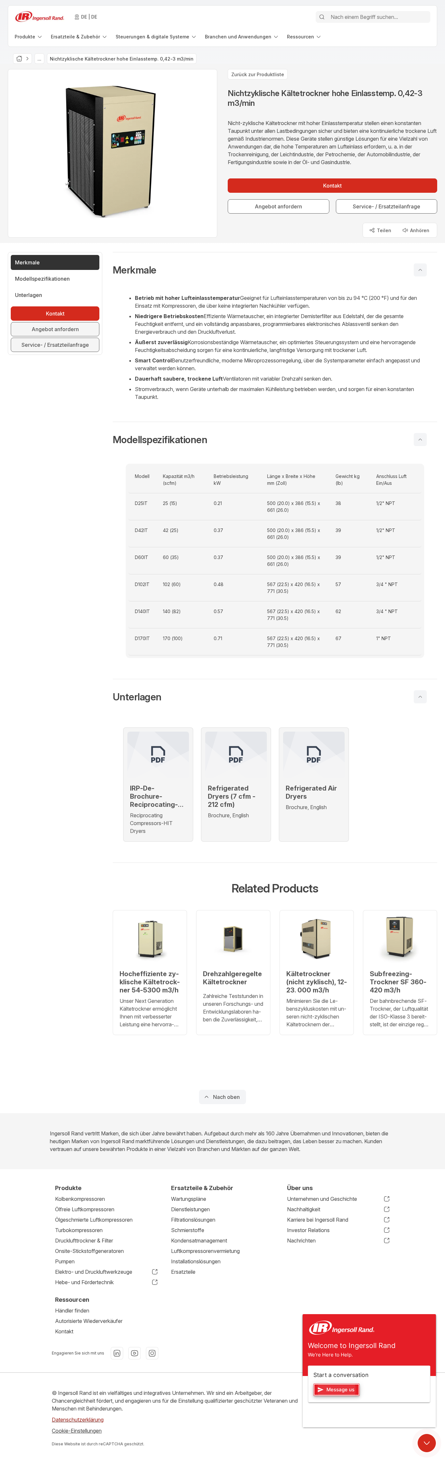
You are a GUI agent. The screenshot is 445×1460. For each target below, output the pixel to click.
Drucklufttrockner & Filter (84, 1240)
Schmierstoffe (187, 1230)
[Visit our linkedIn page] (117, 1353)
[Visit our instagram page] (152, 1353)
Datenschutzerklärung (78, 1419)
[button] (275, 270)
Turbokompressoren (79, 1230)
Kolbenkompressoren (80, 1199)
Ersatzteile (183, 1272)
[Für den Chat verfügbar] (427, 1443)
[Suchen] (322, 17)
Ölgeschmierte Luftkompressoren (94, 1219)
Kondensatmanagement (199, 1240)
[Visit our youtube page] (134, 1353)
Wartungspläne (188, 1199)
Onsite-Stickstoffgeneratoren (89, 1251)
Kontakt (64, 1331)
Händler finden (72, 1310)
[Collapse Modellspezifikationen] (420, 439)
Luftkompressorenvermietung (205, 1251)
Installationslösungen (196, 1261)
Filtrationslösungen (193, 1219)
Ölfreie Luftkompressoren (84, 1209)
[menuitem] (29, 36)
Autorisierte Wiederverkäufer (88, 1321)
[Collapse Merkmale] (420, 269)
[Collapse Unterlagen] (420, 696)
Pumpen (65, 1261)
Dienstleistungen (190, 1209)
